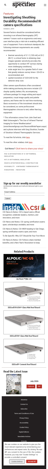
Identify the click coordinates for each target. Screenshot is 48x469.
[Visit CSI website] (24, 207)
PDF (39, 386)
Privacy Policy (24, 418)
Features (8, 13)
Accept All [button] (31, 461)
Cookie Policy (24, 427)
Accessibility (24, 423)
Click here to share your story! (29, 148)
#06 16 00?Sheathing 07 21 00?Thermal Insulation (20, 155)
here (28, 137)
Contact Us (24, 404)
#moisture (20, 170)
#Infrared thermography (27, 166)
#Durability (9, 166)
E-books (24, 441)
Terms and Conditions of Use (24, 413)
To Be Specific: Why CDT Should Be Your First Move (24, 236)
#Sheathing (9, 170)
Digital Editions (24, 432)
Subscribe (24, 409)
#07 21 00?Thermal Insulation (17, 159)
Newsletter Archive (24, 436)
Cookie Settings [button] (17, 461)
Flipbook (31, 386)
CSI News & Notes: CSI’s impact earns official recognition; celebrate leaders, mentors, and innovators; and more (21, 215)
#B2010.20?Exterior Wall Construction (21, 163)
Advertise (24, 400)
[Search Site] (5, 4)
